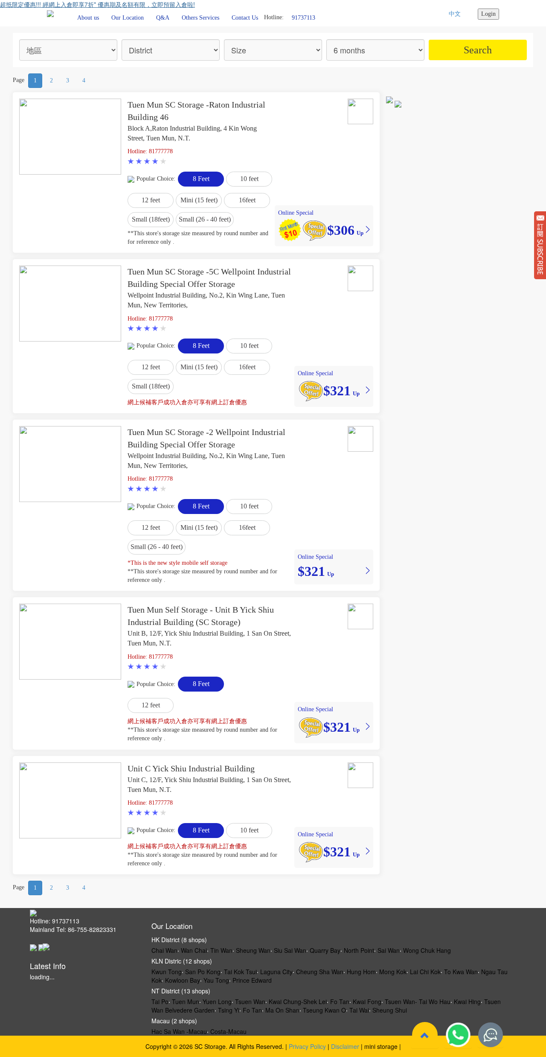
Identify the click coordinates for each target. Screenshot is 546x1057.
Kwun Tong (166, 971)
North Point (359, 950)
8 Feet (201, 178)
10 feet (249, 178)
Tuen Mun (185, 1001)
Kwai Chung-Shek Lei (298, 1001)
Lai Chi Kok (425, 971)
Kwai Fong (367, 1001)
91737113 (303, 17)
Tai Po (159, 1001)
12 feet (151, 200)
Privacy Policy (307, 1046)
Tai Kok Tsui (240, 971)
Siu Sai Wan (290, 950)
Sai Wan (389, 950)
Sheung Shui (389, 1010)
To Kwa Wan (461, 971)
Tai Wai (359, 1010)
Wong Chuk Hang (427, 950)
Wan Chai (194, 950)
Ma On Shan (282, 1010)
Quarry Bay (325, 950)
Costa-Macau (228, 1031)
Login (488, 14)
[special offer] (314, 230)
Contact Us (245, 18)
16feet (247, 200)
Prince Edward (252, 980)
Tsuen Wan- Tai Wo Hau (417, 1001)
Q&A (162, 18)
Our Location (127, 18)
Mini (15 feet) (199, 200)
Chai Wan (164, 950)
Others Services (200, 18)
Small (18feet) (151, 219)
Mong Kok (393, 971)
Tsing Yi (228, 1010)
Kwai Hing (467, 1001)
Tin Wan (221, 950)
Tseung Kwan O (324, 1010)
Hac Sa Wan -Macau (179, 1031)
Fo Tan (339, 1001)
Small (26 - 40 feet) (205, 219)
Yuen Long (217, 1001)
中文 (455, 14)
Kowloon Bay (182, 980)
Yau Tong (216, 980)
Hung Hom (361, 971)
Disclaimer (345, 1046)
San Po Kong (203, 971)
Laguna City (276, 971)
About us (88, 18)
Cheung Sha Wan (319, 971)
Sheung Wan (253, 950)
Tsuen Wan (250, 1001)
